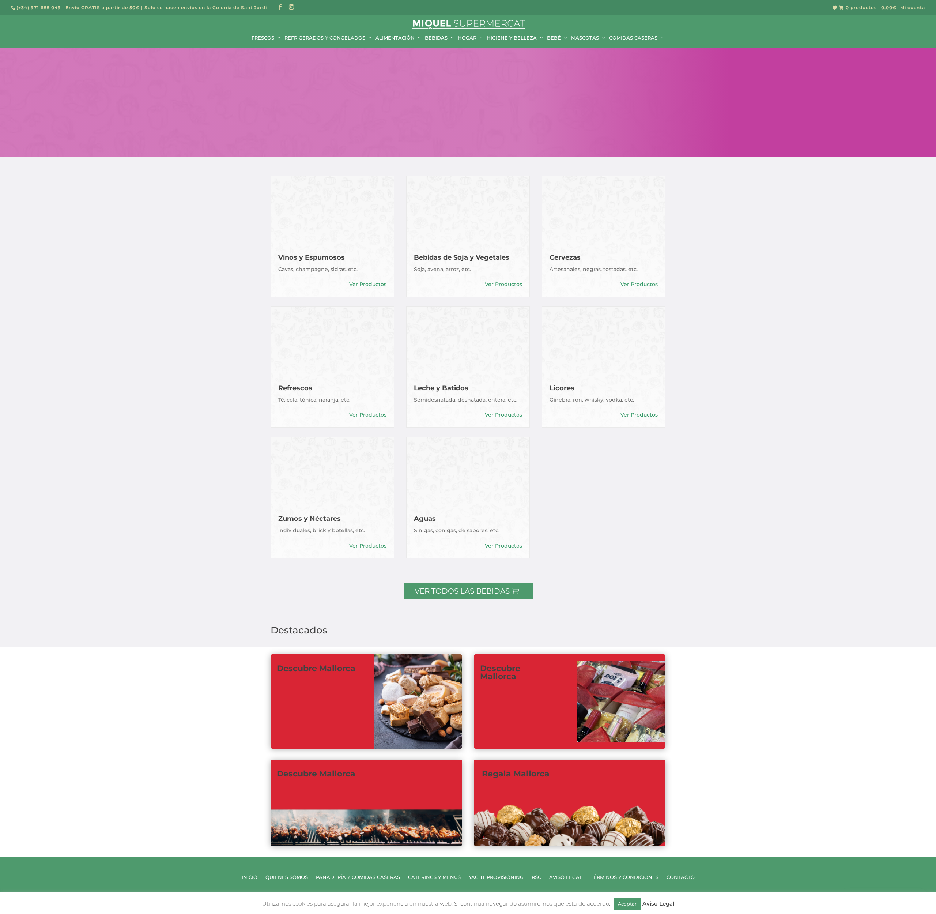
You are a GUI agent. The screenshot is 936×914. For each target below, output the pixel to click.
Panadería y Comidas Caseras (358, 877)
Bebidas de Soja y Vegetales (461, 257)
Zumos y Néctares (309, 519)
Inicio (249, 877)
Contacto (681, 877)
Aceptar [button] (627, 904)
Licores (562, 388)
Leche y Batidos (441, 388)
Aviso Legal (565, 877)
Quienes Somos (286, 877)
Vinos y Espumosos (311, 257)
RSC (536, 877)
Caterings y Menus (434, 877)
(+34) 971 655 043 (38, 7)
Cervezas (565, 257)
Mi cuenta (912, 7)
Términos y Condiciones (624, 877)
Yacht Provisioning (496, 877)
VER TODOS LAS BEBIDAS (462, 591)
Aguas (425, 519)
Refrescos (295, 388)
